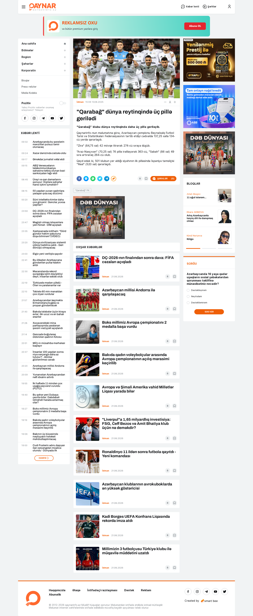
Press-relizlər (29, 86)
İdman (105, 276)
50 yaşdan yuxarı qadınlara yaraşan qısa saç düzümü (48, 192)
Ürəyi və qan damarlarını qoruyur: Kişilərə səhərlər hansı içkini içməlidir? (47, 182)
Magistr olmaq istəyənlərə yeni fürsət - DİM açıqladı (48, 223)
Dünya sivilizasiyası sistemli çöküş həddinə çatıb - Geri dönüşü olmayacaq (49, 245)
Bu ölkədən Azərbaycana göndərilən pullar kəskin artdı (47, 263)
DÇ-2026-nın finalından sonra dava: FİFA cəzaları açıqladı (47, 213)
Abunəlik (55, 594)
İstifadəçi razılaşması (102, 590)
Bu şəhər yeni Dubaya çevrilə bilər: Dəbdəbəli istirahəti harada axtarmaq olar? (48, 399)
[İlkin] (170, 102)
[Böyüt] (174, 102)
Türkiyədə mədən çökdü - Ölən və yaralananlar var (47, 284)
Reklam (146, 590)
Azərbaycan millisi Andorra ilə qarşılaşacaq (48, 367)
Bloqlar (25, 80)
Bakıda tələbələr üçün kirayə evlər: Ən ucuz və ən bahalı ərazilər (49, 314)
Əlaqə (76, 590)
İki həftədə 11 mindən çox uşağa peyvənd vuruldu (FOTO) (47, 386)
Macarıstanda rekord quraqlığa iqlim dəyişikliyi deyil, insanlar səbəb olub (48, 274)
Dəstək (129, 590)
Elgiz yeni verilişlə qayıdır (47, 254)
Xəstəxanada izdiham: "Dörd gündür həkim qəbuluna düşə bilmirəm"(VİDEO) (49, 234)
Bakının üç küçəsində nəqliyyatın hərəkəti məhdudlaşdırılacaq (45, 436)
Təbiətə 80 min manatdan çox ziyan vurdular (47, 292)
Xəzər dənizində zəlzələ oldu (49, 153)
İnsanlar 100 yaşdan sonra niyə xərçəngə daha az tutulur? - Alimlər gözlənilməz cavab (48, 356)
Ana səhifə (29, 43)
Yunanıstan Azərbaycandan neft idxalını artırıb (49, 376)
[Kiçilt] (165, 102)
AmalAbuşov (194, 215)
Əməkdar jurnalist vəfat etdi (49, 159)
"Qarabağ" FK (82, 190)
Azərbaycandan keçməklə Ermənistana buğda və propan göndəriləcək (48, 303)
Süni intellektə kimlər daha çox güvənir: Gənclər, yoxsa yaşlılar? (49, 202)
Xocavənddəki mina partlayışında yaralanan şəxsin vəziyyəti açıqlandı (48, 326)
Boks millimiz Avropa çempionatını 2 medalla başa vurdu (49, 411)
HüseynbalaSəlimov (197, 192)
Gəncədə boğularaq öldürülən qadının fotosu (47, 335)
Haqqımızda (57, 590)
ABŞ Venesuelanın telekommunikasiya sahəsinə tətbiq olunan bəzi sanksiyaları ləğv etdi (49, 169)
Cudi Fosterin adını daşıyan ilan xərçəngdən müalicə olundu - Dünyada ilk (49, 448)
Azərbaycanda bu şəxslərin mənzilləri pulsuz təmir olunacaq (48, 144)
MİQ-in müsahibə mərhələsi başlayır (49, 344)
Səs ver (209, 312)
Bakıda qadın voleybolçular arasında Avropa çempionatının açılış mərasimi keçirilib (49, 424)
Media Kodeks (29, 93)
